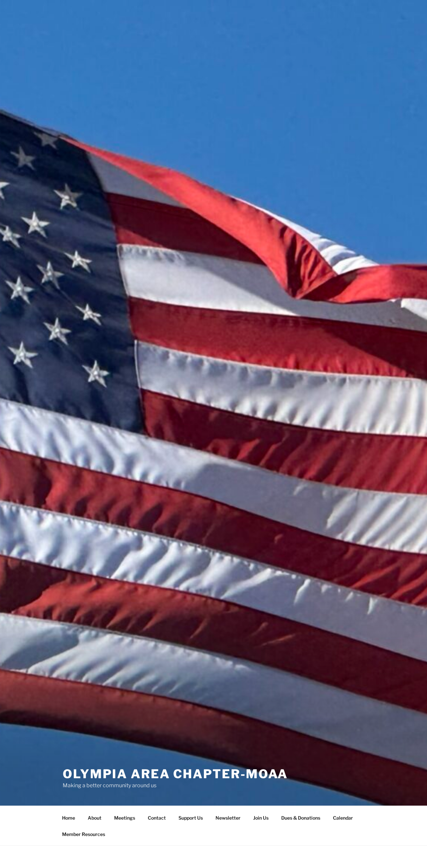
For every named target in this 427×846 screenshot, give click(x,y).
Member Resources (83, 834)
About (94, 818)
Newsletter (228, 818)
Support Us (190, 818)
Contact (157, 818)
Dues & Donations (300, 818)
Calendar (343, 818)
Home (68, 818)
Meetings (124, 818)
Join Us (261, 818)
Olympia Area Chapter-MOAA (175, 774)
